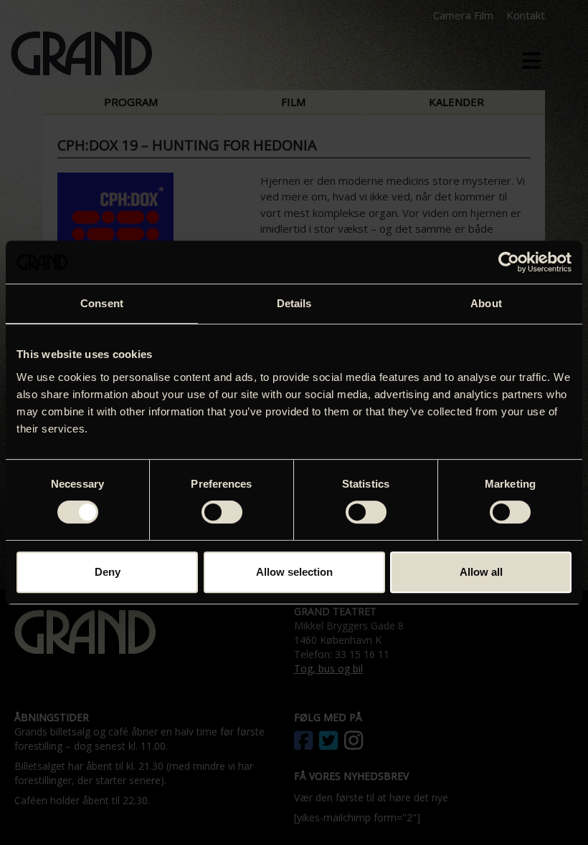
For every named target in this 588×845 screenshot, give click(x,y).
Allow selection (294, 572)
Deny (107, 572)
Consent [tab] (101, 303)
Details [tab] (294, 303)
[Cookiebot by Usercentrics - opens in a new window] (509, 262)
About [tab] (486, 303)
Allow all (481, 572)
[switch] (221, 512)
